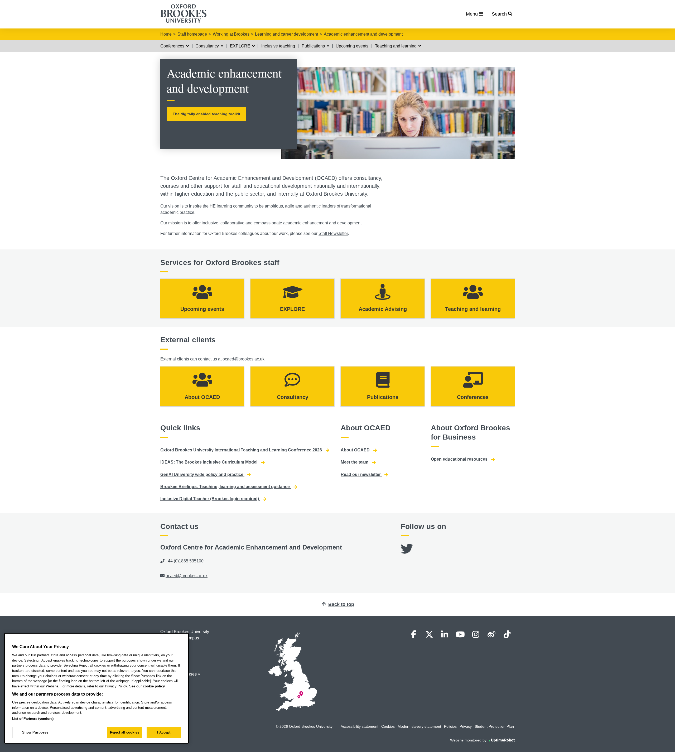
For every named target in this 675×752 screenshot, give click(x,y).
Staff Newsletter (333, 233)
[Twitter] (407, 552)
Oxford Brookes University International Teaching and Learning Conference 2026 (241, 450)
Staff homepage (192, 34)
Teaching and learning (396, 46)
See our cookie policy (147, 686)
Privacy (466, 726)
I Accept (163, 732)
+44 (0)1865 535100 (185, 561)
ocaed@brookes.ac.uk (243, 359)
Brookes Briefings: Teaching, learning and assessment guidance (225, 486)
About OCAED (356, 450)
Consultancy (207, 46)
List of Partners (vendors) (33, 719)
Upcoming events (352, 46)
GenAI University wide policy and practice (202, 474)
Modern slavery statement (419, 726)
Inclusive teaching (278, 46)
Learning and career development (286, 34)
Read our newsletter (361, 474)
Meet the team (355, 462)
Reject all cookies (124, 732)
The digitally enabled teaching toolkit (206, 114)
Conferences (172, 46)
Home (166, 34)
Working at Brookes (231, 34)
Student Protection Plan (494, 726)
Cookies (388, 726)
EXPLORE (240, 46)
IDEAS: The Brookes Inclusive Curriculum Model (209, 462)
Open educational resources (460, 459)
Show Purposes (35, 732)
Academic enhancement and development (363, 34)
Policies (450, 726)
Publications (314, 46)
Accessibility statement (359, 726)
